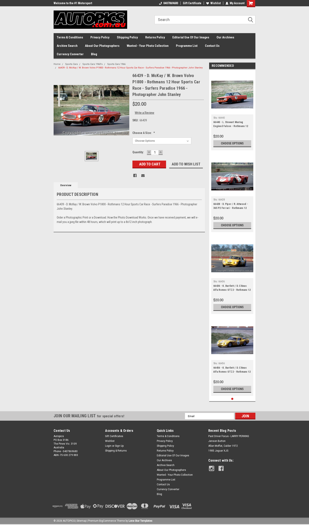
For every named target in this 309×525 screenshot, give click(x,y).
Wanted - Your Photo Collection (148, 46)
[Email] (143, 175)
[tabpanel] (232, 111)
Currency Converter (70, 54)
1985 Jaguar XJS (218, 450)
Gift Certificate (192, 3)
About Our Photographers (102, 46)
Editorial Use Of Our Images (190, 37)
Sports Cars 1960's (92, 64)
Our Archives (225, 37)
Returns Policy (155, 37)
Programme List (187, 46)
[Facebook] (135, 175)
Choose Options (232, 143)
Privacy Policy (100, 37)
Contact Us (212, 46)
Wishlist (215, 3)
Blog (94, 54)
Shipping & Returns (116, 450)
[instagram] (211, 468)
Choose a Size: (143, 133)
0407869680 (170, 3)
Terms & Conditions (70, 37)
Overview (65, 185)
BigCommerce (107, 520)
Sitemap (81, 520)
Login (108, 445)
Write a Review (144, 112)
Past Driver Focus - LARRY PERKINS (228, 436)
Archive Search (67, 46)
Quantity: (138, 152)
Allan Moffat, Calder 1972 (223, 445)
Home (57, 64)
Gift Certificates (114, 436)
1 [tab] (232, 399)
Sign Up (119, 445)
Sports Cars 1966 (116, 64)
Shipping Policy (127, 37)
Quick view (232, 111)
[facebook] (221, 468)
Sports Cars (71, 64)
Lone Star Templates (140, 520)
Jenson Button (217, 441)
